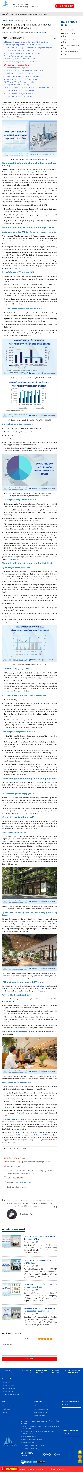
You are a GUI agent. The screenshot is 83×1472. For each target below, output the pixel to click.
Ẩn (54, 38)
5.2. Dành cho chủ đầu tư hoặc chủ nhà (18, 96)
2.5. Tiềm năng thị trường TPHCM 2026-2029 (19, 59)
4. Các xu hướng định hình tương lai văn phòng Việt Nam (22, 76)
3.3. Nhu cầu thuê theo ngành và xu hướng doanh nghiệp (23, 70)
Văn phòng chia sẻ (8, 1385)
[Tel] (3, 1469)
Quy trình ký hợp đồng (42, 1406)
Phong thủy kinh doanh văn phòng (70, 47)
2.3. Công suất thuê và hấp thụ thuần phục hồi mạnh (22, 53)
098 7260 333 (32, 1436)
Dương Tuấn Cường (40, 32)
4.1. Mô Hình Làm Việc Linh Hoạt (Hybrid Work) (20, 79)
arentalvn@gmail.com (34, 1439)
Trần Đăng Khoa (27, 1214)
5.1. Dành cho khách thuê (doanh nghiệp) (18, 94)
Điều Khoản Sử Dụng (41, 1412)
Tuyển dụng (6, 1409)
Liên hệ (5, 1412)
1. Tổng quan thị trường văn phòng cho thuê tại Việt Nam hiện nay (26, 42)
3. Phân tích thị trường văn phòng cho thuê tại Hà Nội (21, 62)
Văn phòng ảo (6, 1382)
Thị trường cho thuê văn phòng (69, 41)
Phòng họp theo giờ (8, 1388)
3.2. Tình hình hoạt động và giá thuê (16, 68)
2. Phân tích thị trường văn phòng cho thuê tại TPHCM (22, 45)
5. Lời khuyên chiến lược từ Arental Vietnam (18, 91)
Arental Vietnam (7, 21)
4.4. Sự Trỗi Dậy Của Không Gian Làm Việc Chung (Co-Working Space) (28, 88)
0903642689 (25, 1372)
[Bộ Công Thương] (26, 1462)
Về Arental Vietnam (9, 1406)
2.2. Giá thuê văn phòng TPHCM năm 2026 (19, 51)
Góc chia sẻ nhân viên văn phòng (70, 53)
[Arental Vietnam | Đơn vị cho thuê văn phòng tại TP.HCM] (6, 4)
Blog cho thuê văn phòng (69, 23)
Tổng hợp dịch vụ (40, 1415)
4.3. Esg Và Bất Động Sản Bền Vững (16, 85)
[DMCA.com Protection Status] (39, 1462)
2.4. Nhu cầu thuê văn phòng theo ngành (18, 56)
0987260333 (9, 1372)
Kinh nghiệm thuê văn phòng (68, 34)
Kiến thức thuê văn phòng (69, 30)
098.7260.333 (11, 1469)
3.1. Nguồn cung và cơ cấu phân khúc (17, 65)
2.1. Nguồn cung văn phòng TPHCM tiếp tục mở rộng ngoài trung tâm (28, 48)
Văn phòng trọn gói (8, 1391)
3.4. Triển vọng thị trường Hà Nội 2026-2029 (19, 73)
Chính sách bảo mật (41, 1409)
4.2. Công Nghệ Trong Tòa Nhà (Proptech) (19, 82)
